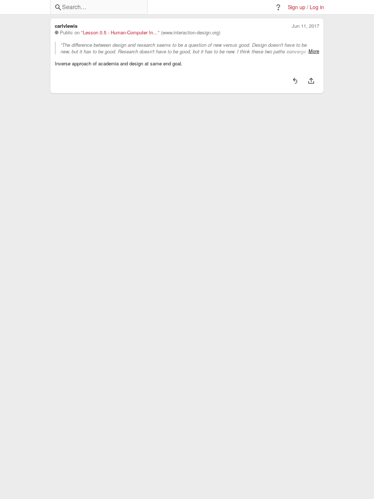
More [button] (314, 51)
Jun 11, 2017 (305, 26)
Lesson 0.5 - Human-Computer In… (120, 32)
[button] (278, 7)
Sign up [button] (296, 7)
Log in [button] (317, 7)
